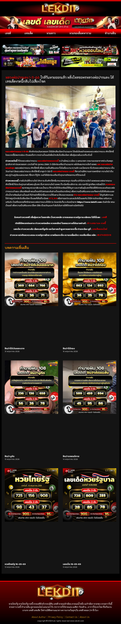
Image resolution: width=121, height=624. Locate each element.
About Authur (39, 616)
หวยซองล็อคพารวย (80, 33)
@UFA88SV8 (104, 234)
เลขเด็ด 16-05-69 (72, 564)
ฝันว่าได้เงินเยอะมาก (14, 348)
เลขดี (8, 33)
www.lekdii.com (77, 620)
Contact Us (71, 616)
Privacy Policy (55, 616)
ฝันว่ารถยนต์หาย (71, 456)
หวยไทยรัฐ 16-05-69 (15, 564)
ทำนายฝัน (110, 33)
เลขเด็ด (28, 33)
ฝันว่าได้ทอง (69, 348)
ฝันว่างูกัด (9, 456)
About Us (84, 616)
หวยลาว (51, 33)
